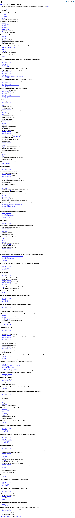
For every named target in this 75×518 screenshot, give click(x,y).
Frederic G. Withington (5, 301)
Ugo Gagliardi (3, 251)
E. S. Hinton (7, 442)
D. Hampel (3, 440)
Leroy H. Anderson (4, 27)
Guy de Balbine (4, 145)
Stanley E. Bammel (4, 422)
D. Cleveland (10, 440)
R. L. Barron (6, 440)
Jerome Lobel (3, 483)
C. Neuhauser (8, 47)
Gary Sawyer (3, 18)
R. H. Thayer (3, 442)
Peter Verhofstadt (9, 40)
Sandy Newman (7, 29)
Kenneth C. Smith (14, 172)
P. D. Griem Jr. (4, 105)
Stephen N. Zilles (4, 114)
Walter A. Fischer (4, 25)
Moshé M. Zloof (4, 195)
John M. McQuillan (15, 76)
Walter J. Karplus (4, 460)
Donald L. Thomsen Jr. (5, 513)
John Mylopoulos (4, 181)
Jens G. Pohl (3, 471)
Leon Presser (3, 127)
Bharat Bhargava (9, 367)
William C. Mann (4, 402)
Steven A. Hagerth (8, 204)
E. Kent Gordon (9, 107)
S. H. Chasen (3, 287)
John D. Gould (8, 197)
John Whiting (3, 29)
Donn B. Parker (4, 476)
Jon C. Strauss (3, 154)
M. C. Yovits (3, 458)
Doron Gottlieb (4, 204)
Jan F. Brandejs (4, 358)
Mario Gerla (3, 65)
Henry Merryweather (4, 413)
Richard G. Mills (4, 397)
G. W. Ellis (14, 246)
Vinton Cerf (3, 499)
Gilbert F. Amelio (4, 238)
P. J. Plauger (3, 116)
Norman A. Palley (4, 356)
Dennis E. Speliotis (4, 231)
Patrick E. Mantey (4, 217)
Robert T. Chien (4, 415)
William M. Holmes (13, 136)
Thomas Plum (8, 319)
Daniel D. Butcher (4, 365)
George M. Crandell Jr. (8, 333)
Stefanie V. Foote (9, 363)
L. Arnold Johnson (23, 136)
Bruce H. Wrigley (4, 324)
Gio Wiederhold (4, 215)
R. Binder (3, 85)
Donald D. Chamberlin (5, 190)
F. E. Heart (7, 76)
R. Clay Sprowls (4, 469)
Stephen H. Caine (4, 107)
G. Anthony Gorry (4, 388)
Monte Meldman (8, 179)
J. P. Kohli (3, 31)
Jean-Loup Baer (4, 208)
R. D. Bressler (15, 256)
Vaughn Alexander (4, 351)
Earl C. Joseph (3, 292)
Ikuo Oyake (3, 411)
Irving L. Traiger (12, 190)
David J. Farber (8, 342)
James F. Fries (8, 215)
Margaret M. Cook (4, 136)
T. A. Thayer (3, 149)
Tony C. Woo (8, 415)
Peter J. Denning (4, 118)
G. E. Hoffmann (7, 244)
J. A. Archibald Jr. (4, 467)
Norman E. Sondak (4, 456)
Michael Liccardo (4, 42)
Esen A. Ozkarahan (4, 172)
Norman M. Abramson (7, 85)
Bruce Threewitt (4, 14)
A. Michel (18, 256)
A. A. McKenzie (11, 76)
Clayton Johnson (4, 233)
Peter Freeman (3, 147)
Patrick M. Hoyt (18, 136)
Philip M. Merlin (4, 342)
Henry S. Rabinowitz (19, 204)
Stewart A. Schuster (9, 172)
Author (20, 516)
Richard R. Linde (4, 158)
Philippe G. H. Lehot (13, 204)
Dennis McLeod (4, 179)
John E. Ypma (3, 240)
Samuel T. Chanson (4, 310)
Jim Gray (9, 190)
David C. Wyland (4, 38)
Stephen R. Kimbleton (4, 429)
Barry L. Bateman (8, 462)
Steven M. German (4, 163)
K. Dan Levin (3, 213)
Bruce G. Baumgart (4, 278)
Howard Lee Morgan (8, 213)
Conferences (3, 516)
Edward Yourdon (4, 112)
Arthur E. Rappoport (4, 369)
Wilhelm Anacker (4, 242)
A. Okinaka (15, 85)
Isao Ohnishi (8, 258)
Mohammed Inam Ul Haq (5, 485)
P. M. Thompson (4, 267)
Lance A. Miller (4, 317)
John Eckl (6, 65)
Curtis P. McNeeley (13, 365)
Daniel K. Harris (10, 374)
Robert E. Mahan (18, 365)
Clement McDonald (4, 367)
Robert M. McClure (12, 47)
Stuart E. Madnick (4, 269)
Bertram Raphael (4, 383)
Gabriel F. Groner (9, 356)
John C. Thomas (4, 197)
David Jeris (13, 367)
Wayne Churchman (4, 404)
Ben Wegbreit (8, 163)
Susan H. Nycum (4, 494)
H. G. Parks (11, 246)
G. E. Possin (17, 246)
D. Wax (18, 85)
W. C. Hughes (3, 246)
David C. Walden (21, 76)
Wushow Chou (4, 63)
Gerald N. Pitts (4, 462)
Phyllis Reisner (4, 199)
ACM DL (8, 15)
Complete (18, 516)
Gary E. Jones (3, 504)
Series (9, 516)
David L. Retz (3, 74)
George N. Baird (9, 136)
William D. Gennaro (9, 369)
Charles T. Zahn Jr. (4, 129)
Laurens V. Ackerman (4, 374)
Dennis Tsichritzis (14, 181)
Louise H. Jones (4, 49)
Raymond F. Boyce (8, 199)
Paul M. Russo (4, 23)
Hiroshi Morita (12, 258)
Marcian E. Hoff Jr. (4, 36)
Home (1, 516)
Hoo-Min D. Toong (4, 260)
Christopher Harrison (17, 96)
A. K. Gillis (3, 244)
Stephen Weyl (11, 215)
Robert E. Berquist (15, 369)
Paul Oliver (27, 136)
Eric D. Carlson (8, 217)
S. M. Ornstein (4, 256)
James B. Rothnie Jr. (4, 188)
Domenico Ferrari (9, 310)
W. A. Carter (7, 431)
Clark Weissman (4, 481)
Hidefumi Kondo (12, 206)
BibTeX (48, 6)
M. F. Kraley (11, 256)
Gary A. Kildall (4, 51)
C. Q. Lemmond (8, 246)
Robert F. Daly (4, 56)
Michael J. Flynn (4, 47)
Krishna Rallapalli (4, 40)
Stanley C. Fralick (4, 96)
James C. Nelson (4, 299)
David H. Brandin (9, 96)
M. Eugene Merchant (4, 409)
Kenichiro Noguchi (4, 258)
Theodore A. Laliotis (4, 9)
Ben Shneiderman (4, 315)
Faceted (15, 516)
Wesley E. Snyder (4, 417)
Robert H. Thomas (4, 156)
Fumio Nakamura (4, 206)
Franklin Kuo (12, 85)
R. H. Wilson (21, 246)
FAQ (10, 516)
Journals (7, 516)
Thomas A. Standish (4, 125)
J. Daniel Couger (4, 451)
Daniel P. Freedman (4, 319)
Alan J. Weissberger (4, 16)
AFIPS (2, 4)
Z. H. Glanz (7, 267)
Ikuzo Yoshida (8, 206)
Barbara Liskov (4, 123)
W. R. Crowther (4, 76)
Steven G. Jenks (9, 365)
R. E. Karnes (3, 431)
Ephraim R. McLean (4, 363)
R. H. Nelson (11, 244)
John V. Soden (3, 333)
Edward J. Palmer (9, 324)
